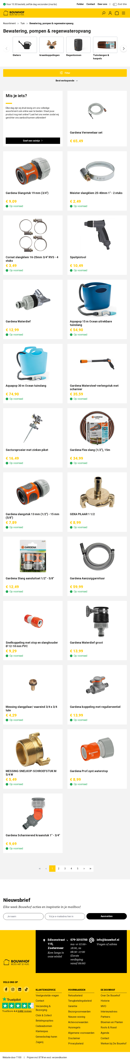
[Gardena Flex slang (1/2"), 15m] (97, 428)
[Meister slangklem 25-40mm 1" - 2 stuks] (97, 171)
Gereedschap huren (46, 1036)
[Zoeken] (103, 13)
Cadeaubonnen (44, 1026)
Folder (80, 4)
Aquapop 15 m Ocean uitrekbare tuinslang (91, 323)
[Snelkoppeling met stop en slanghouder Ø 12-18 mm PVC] (33, 620)
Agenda (105, 1032)
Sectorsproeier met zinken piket (27, 450)
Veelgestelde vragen (47, 995)
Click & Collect (44, 1015)
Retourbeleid (75, 995)
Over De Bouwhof (110, 995)
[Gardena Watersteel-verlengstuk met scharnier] (97, 363)
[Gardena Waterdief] (33, 299)
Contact (90, 4)
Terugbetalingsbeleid (80, 1000)
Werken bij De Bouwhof (114, 1043)
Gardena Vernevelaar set (86, 132)
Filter (67, 73)
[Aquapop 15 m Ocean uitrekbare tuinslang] (97, 299)
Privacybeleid (75, 1043)
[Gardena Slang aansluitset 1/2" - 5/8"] (33, 556)
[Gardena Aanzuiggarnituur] (97, 556)
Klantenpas (42, 1031)
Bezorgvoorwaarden (79, 1011)
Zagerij (39, 1042)
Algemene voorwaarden (81, 1032)
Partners (105, 1016)
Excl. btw (122, 4)
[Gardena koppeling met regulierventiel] (97, 685)
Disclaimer (74, 1038)
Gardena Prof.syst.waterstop (89, 771)
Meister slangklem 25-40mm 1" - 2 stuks (96, 193)
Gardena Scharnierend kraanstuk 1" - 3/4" (33, 835)
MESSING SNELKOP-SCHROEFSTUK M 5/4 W (31, 772)
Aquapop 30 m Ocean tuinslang (26, 385)
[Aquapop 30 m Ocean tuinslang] (33, 363)
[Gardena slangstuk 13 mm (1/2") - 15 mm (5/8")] (33, 492)
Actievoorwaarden (78, 1022)
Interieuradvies (109, 1011)
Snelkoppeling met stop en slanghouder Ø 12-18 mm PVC (32, 644)
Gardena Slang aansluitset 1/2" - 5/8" (30, 578)
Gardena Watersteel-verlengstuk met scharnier (94, 387)
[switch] (115, 4)
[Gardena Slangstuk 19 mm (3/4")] (33, 171)
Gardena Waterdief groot (86, 642)
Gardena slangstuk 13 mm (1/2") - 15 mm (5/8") (32, 515)
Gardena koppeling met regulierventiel (95, 706)
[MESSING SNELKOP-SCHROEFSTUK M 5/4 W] (33, 749)
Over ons (102, 4)
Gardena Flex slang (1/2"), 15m (90, 450)
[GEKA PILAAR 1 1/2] (97, 492)
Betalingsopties (44, 1020)
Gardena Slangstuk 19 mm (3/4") (27, 193)
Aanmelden (107, 916)
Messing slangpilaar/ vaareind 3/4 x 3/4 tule (31, 708)
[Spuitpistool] (97, 235)
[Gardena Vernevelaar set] (97, 110)
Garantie (72, 1006)
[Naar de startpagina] (27, 13)
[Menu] (123, 13)
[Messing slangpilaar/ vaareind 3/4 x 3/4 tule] (33, 685)
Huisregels (74, 1027)
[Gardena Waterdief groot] (97, 620)
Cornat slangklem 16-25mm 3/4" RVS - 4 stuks (32, 258)
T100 (18, 1057)
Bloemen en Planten (112, 1022)
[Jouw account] (110, 13)
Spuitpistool (78, 257)
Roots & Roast (109, 1027)
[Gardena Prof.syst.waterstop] (97, 749)
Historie (105, 1000)
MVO (103, 1006)
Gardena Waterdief (18, 321)
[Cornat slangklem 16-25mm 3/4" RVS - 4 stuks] (33, 235)
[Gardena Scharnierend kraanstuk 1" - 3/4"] (33, 813)
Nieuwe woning (76, 1016)
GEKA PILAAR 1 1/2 (82, 514)
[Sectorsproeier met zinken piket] (33, 428)
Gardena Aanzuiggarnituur (87, 578)
